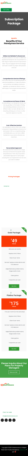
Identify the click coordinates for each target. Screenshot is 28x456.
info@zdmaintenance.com (10, 416)
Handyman (6, 186)
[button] (27, 2)
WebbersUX (22, 450)
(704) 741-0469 (7, 412)
